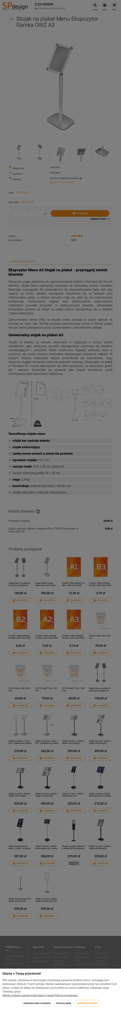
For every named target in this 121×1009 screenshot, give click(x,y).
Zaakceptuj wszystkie (87, 1003)
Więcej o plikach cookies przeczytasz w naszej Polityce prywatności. (40, 995)
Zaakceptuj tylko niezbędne (37, 1003)
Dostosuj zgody (63, 1003)
